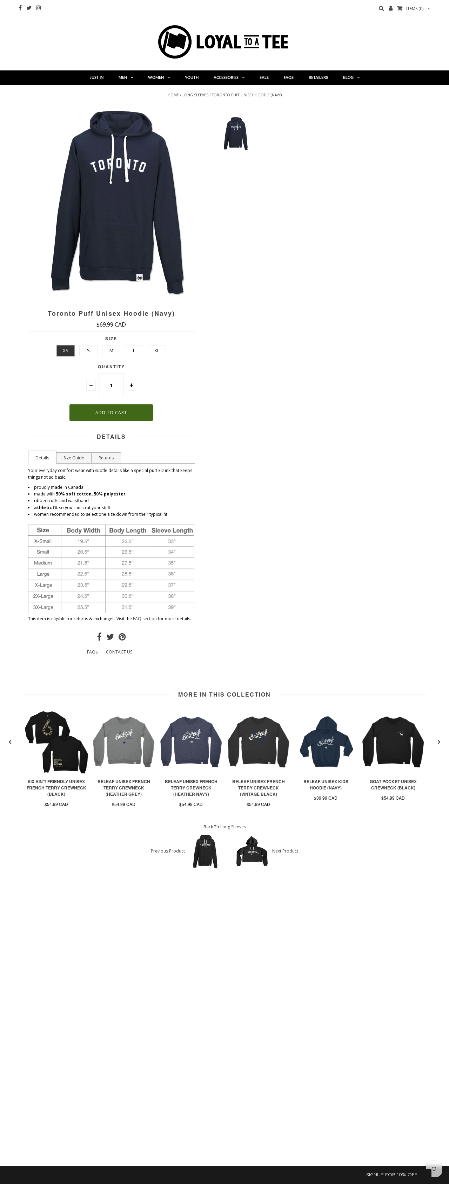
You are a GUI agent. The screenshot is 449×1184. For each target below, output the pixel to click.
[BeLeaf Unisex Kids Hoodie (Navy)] (326, 772)
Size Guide (73, 458)
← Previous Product (165, 851)
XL (156, 350)
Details (42, 458)
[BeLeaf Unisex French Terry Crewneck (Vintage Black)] (258, 772)
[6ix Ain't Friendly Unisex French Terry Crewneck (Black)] (56, 772)
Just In (96, 77)
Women (156, 77)
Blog (348, 77)
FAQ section (145, 619)
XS (65, 350)
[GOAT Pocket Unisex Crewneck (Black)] (393, 772)
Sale (264, 77)
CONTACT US (119, 652)
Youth (192, 77)
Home (173, 95)
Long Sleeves (195, 95)
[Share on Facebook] (99, 638)
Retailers (318, 77)
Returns (106, 458)
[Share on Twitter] (110, 638)
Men (123, 77)
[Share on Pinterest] (122, 638)
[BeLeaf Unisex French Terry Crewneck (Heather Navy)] (191, 772)
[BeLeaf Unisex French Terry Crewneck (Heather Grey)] (124, 772)
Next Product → (287, 851)
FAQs (289, 77)
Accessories (226, 77)
